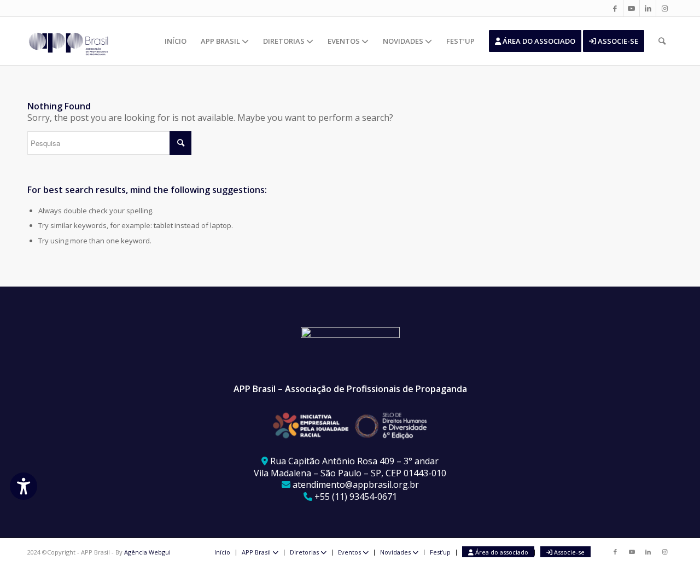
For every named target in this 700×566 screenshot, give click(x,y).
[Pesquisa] (662, 41)
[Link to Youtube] (631, 8)
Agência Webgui (147, 552)
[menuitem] (176, 41)
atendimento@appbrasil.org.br (356, 485)
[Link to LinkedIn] (648, 8)
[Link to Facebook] (615, 8)
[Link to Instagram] (664, 8)
